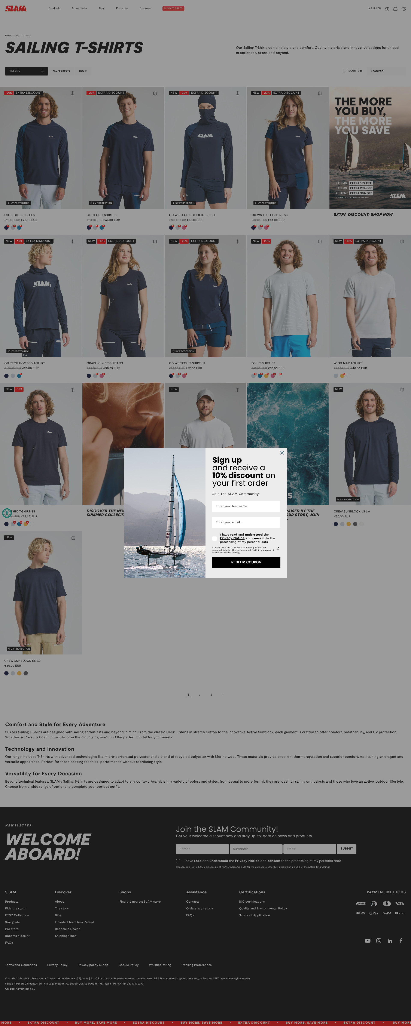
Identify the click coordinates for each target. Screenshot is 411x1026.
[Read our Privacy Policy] (277, 548)
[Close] (282, 453)
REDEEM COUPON (246, 562)
